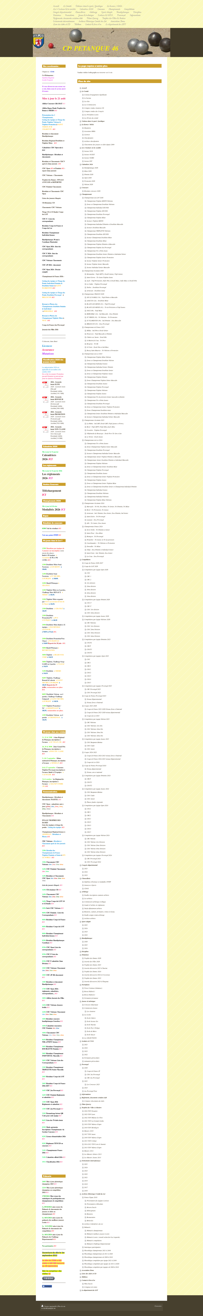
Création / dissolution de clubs (94, 1101)
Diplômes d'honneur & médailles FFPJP (97, 882)
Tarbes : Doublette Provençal (96, 287)
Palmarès (87, 1227)
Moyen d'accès (91, 1207)
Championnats (87, 194)
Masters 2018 (88, 1131)
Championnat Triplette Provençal (98, 387)
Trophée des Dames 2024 (92, 971)
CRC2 (89, 666)
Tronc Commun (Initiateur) (93, 988)
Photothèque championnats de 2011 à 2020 (98, 1254)
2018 (86, 1184)
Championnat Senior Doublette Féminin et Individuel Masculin (107, 413)
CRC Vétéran (91, 838)
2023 (86, 875)
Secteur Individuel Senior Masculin (98, 267)
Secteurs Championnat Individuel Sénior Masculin (103, 417)
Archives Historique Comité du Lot (93, 1194)
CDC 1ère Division (93, 626)
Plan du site (61, 1306)
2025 (86, 868)
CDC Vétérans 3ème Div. (95, 732)
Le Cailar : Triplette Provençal (97, 284)
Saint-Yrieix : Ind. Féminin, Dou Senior (99, 553)
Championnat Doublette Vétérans (98, 493)
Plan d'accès (88, 1284)
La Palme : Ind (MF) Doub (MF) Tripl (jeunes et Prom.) (105, 423)
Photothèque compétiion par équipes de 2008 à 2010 (101, 1267)
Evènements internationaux (91, 1160)
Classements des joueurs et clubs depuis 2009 (99, 144)
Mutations (87, 128)
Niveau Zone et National (95, 702)
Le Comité (85, 91)
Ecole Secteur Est (92, 1021)
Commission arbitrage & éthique (95, 902)
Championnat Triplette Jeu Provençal (99, 247)
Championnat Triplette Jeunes (96, 393)
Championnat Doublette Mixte (96, 241)
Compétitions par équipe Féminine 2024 (97, 775)
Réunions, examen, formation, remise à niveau (99, 912)
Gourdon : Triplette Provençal (97, 430)
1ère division (91, 583)
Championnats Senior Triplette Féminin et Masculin (104, 457)
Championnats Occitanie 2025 (94, 420)
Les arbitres (88, 898)
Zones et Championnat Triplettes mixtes (100, 374)
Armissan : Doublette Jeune (96, 290)
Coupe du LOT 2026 (91, 566)
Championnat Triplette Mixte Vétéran (99, 357)
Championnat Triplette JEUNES (97, 211)
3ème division (91, 589)
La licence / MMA (88, 124)
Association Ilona (88, 1270)
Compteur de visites (90, 1287)
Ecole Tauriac (91, 1024)
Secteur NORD (89, 158)
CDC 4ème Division (93, 636)
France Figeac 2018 (90, 1197)
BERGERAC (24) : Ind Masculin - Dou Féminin (102, 314)
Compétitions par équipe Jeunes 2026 (96, 616)
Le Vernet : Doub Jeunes (95, 437)
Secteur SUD (88, 151)
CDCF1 (89, 649)
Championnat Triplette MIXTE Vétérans (100, 201)
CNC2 (89, 809)
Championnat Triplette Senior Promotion (100, 257)
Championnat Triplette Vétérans (97, 390)
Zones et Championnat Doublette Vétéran (100, 360)
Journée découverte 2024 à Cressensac (97, 975)
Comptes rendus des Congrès (94, 111)
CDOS (86, 888)
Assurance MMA (89, 131)
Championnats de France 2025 (94, 327)
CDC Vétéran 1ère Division (96, 842)
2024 (86, 872)
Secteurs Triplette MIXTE (95, 221)
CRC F (89, 606)
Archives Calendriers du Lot (93, 1224)
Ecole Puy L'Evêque (93, 1028)
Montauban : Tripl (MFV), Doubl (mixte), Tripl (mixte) (105, 274)
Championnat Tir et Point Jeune (97, 251)
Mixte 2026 (88, 171)
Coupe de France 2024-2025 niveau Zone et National (104, 755)
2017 (86, 1187)
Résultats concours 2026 (92, 191)
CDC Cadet (90, 745)
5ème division (91, 596)
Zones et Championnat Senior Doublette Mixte (102, 467)
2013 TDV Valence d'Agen (92, 1147)
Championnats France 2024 (93, 526)
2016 (86, 1191)
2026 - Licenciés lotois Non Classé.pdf (58, 432)
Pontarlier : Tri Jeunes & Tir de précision (100, 540)
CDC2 (89, 672)
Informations (86, 1094)
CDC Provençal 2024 (94, 862)
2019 (86, 1181)
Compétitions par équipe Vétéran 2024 (97, 835)
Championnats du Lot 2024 (93, 440)
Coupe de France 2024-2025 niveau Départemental (103, 759)
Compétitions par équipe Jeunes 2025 (96, 739)
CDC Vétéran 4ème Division (96, 852)
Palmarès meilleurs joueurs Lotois (98, 1234)
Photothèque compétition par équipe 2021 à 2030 (100, 1260)
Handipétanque (87, 938)
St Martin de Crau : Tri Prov (96, 340)
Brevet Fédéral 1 (89, 991)
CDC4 (89, 679)
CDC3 (89, 676)
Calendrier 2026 (87, 164)
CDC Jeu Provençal (93, 1074)
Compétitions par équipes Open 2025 (96, 656)
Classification (88, 138)
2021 (86, 1177)
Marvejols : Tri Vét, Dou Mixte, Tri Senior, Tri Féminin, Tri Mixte (108, 506)
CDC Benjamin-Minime (94, 742)
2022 (86, 935)
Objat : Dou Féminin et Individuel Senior (100, 550)
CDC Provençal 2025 (94, 692)
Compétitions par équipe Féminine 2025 (97, 639)
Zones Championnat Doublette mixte (99, 410)
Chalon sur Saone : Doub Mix (97, 337)
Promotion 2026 (89, 181)
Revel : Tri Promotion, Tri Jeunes (98, 510)
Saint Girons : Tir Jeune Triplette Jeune (100, 277)
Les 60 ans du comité (91, 118)
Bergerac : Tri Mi (92, 344)
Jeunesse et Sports (90, 885)
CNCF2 (89, 643)
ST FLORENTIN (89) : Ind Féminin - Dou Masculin (104, 320)
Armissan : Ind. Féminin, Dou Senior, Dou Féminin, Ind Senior (107, 513)
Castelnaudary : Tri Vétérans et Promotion (101, 543)
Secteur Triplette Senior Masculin (98, 264)
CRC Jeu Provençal (93, 1078)
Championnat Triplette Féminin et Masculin (101, 244)
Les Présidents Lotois (91, 114)
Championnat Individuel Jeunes (97, 364)
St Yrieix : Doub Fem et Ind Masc (98, 347)
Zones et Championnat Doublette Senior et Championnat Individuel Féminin (112, 486)
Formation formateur (91, 998)
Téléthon (85, 1277)
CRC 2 (89, 579)
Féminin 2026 (88, 174)
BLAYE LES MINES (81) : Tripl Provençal (101, 304)
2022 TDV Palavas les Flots (93, 1117)
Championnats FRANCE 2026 (94, 294)
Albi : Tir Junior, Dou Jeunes (96, 523)
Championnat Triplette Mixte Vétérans (99, 500)
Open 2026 (88, 178)
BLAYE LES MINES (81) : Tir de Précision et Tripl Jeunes (106, 307)
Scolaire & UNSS (88, 1041)
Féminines (85, 955)
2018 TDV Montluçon (91, 1127)
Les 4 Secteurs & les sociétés (91, 148)
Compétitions (86, 559)
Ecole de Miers (92, 1031)
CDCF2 (89, 652)
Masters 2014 (88, 1151)
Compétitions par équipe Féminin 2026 (97, 599)
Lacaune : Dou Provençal (95, 520)
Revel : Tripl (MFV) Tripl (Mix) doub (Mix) (101, 427)
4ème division (91, 593)
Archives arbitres (90, 918)
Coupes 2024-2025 (90, 752)
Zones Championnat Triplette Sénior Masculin (102, 380)
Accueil (84, 88)
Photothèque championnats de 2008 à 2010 (98, 1257)
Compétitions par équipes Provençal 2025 (98, 686)
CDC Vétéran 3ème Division (96, 848)
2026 (86, 941)
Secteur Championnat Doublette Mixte (99, 237)
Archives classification (91, 141)
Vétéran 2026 (88, 184)
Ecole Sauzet (91, 1034)
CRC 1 (89, 576)
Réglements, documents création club (94, 1097)
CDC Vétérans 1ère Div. (95, 726)
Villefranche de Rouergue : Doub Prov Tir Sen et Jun (104, 433)
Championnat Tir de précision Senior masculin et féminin (105, 397)
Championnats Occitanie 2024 (94, 503)
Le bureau (87, 98)
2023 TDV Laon (89, 1114)
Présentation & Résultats (95, 1204)
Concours (85, 187)
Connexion (158, 1306)
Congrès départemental (89, 865)
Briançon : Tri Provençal (95, 536)
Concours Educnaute (91, 1005)
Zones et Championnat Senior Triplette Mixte (101, 483)
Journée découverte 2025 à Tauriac (95, 968)
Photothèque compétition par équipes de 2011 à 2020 (101, 1264)
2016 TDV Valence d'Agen (92, 1137)
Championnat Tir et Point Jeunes (97, 400)
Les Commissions (90, 105)
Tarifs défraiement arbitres (93, 908)
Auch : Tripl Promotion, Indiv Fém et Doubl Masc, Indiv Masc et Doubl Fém (112, 281)
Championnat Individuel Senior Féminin (100, 367)
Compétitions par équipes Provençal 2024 (98, 855)
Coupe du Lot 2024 (93, 762)
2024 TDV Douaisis (90, 1111)
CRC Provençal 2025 (94, 689)
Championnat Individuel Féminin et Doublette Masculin (105, 224)
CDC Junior (91, 749)
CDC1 (89, 669)
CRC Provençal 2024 (94, 858)
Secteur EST (88, 161)
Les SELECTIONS (90, 1038)
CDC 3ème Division (93, 633)
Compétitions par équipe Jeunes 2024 (96, 789)
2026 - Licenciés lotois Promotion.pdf (58, 417)
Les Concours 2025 (93, 1084)
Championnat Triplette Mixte (96, 217)
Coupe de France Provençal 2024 (95, 765)
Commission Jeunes (90, 1008)
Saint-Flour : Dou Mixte (95, 533)
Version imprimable (50, 1306)
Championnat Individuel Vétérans (98, 496)
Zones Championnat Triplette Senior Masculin (102, 447)
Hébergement (91, 1210)
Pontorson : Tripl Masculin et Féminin (99, 334)
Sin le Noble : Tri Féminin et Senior (98, 530)
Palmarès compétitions (94, 1240)
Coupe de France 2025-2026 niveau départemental (103, 712)
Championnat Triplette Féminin (97, 377)
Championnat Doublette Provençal (98, 214)
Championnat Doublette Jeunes (97, 383)
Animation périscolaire (91, 1061)
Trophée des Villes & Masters (92, 1107)
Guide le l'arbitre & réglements (94, 905)
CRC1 (89, 662)
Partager (47, 1286)
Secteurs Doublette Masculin (96, 227)
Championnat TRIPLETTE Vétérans (98, 231)
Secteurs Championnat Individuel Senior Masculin (103, 453)
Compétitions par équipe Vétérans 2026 (97, 619)
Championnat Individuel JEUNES (98, 207)
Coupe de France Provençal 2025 (95, 696)
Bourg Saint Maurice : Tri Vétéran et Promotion (102, 350)
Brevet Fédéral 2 (89, 995)
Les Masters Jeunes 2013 (92, 1157)
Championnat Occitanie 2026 (94, 271)
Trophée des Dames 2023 (92, 978)
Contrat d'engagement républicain (95, 95)
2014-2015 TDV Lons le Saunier (95, 1144)
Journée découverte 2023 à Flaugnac (96, 981)
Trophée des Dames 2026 (92, 958)
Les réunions (91, 1011)
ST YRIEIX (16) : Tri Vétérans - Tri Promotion (102, 317)
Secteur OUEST (89, 154)
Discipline (85, 951)
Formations (86, 984)
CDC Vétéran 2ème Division (96, 845)
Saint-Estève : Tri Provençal (96, 516)
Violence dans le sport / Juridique (93, 121)
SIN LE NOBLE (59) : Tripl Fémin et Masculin (102, 297)
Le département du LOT (90, 1290)
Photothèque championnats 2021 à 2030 (97, 1250)
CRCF (89, 646)
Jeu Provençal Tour (90, 1091)
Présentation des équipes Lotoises (98, 1200)
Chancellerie (86, 878)
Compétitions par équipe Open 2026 (96, 569)
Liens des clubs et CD (89, 1273)
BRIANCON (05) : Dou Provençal (98, 324)
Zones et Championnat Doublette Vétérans (100, 204)
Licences (87, 134)
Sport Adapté (86, 921)
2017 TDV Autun (89, 1134)
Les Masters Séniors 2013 (93, 1154)
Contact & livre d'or (88, 1280)
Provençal (85, 1064)
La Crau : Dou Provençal (95, 556)
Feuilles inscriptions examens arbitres (96, 895)
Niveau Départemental (94, 699)
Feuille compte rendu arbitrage (94, 915)
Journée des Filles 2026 (92, 961)
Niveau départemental (94, 769)
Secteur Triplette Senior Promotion (98, 261)
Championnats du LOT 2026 (93, 198)
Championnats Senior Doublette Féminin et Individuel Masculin (107, 460)
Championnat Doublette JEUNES (98, 234)
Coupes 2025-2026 (90, 706)
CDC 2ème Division (93, 629)
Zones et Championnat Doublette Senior (100, 370)
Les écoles (87, 1014)
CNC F (89, 603)
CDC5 (89, 682)
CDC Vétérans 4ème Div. (95, 736)
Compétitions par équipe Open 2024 (96, 805)
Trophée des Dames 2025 (92, 965)
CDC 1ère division (93, 609)
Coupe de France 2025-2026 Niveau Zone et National (104, 709)
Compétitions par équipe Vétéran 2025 (97, 719)
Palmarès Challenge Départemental (98, 1244)
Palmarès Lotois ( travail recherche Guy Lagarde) (103, 1237)
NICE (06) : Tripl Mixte (94, 310)
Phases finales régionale (95, 802)
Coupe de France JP (93, 1071)
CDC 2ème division (93, 613)
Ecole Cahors (91, 1018)
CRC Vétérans (91, 623)
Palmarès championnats (95, 1230)
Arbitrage (85, 891)
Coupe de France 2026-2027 (93, 563)
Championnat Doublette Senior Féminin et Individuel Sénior (106, 254)
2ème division (91, 586)
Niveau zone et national (94, 772)
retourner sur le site (105, 72)
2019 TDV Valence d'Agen (92, 1124)
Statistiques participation (92, 1247)
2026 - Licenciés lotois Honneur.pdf (58, 402)
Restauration (91, 1217)
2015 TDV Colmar (90, 1141)
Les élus (87, 101)
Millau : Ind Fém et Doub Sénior (97, 330)
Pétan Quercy (86, 1104)
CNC (88, 573)
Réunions (90, 1214)
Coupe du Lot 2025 (93, 716)
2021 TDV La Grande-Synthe (94, 1121)
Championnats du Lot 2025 (93, 354)
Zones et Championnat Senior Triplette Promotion (103, 407)
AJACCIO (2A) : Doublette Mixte (97, 300)
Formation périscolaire (91, 1058)
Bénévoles (90, 1220)
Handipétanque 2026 (91, 168)
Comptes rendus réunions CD (94, 108)
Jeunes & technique (88, 1001)
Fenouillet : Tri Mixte (93, 546)
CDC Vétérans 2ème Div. (95, 729)
